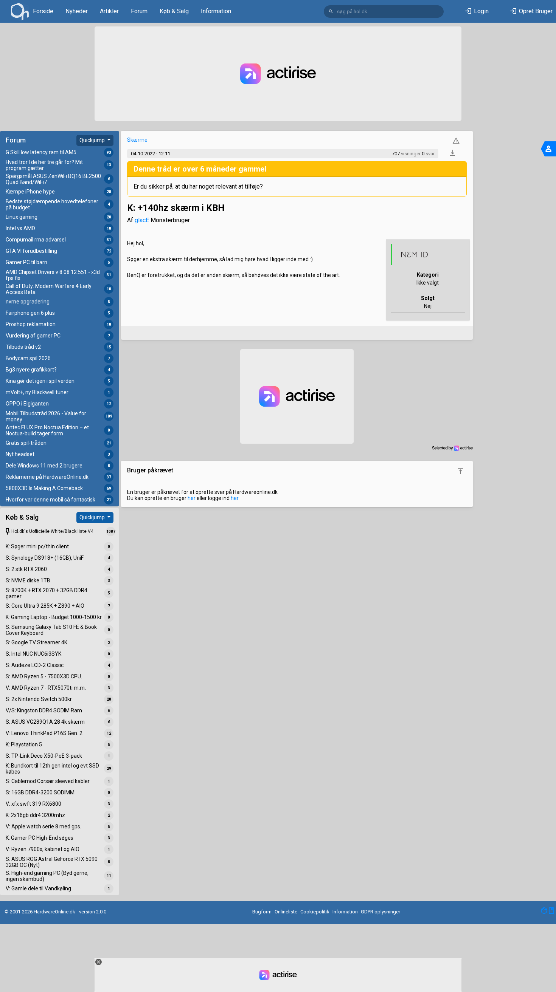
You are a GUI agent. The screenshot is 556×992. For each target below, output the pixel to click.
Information (216, 11)
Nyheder (76, 11)
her (192, 498)
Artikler (109, 11)
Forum (139, 11)
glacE (142, 220)
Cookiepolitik (314, 912)
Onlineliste (286, 912)
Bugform (262, 912)
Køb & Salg (174, 11)
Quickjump (92, 140)
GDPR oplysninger (380, 912)
